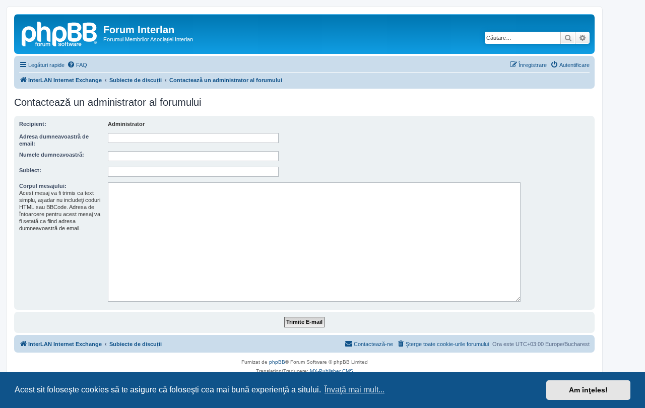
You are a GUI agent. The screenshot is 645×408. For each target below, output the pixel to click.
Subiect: (30, 170)
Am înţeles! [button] (588, 390)
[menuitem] (77, 65)
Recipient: (32, 124)
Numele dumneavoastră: (51, 155)
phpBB (277, 362)
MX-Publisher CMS (331, 371)
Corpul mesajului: (43, 186)
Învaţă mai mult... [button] (354, 389)
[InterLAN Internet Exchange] (60, 33)
